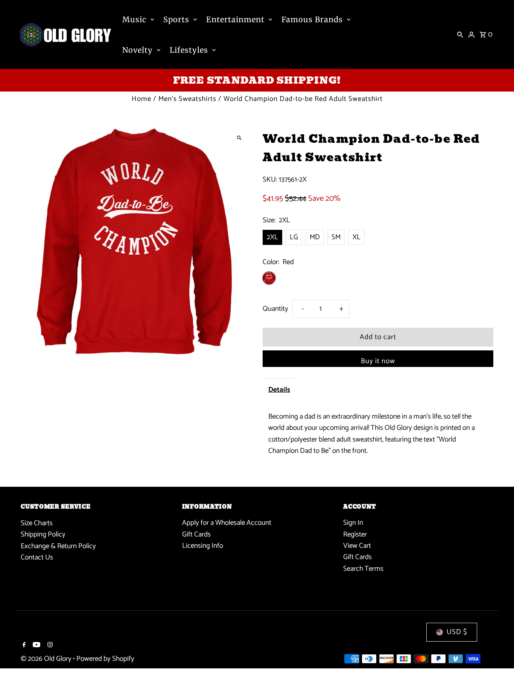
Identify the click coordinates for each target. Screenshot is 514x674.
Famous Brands (312, 19)
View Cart (357, 546)
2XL (272, 237)
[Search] (460, 34)
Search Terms (363, 569)
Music (134, 19)
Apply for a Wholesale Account (226, 523)
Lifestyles (189, 50)
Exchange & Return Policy (58, 546)
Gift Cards (196, 534)
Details (279, 390)
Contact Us (37, 557)
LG (294, 237)
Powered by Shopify (105, 659)
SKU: (270, 179)
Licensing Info (202, 546)
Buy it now (378, 361)
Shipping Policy (43, 534)
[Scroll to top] (498, 654)
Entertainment (235, 19)
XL (356, 237)
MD (315, 237)
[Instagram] (49, 645)
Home (141, 99)
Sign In (353, 523)
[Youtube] (35, 645)
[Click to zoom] (239, 138)
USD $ (457, 632)
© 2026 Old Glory (47, 659)
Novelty (137, 50)
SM (336, 237)
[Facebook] (23, 645)
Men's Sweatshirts (187, 99)
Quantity (275, 309)
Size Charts (37, 523)
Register (355, 534)
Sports (176, 19)
